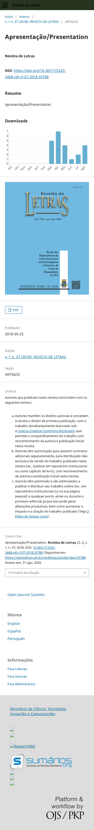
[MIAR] (12, 728)
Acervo (24, 16)
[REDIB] (12, 735)
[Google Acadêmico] (12, 778)
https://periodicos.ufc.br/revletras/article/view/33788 (45, 557)
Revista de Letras (26, 5)
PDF (15, 310)
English (14, 623)
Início (9, 16)
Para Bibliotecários (21, 684)
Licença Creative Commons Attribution (46, 431)
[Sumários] (41, 768)
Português (16, 638)
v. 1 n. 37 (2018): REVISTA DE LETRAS (32, 21)
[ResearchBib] (22, 746)
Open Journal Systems (26, 594)
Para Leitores (17, 669)
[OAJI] (12, 773)
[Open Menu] (5, 5)
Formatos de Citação (24, 572)
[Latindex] (12, 784)
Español (14, 631)
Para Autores (17, 676)
